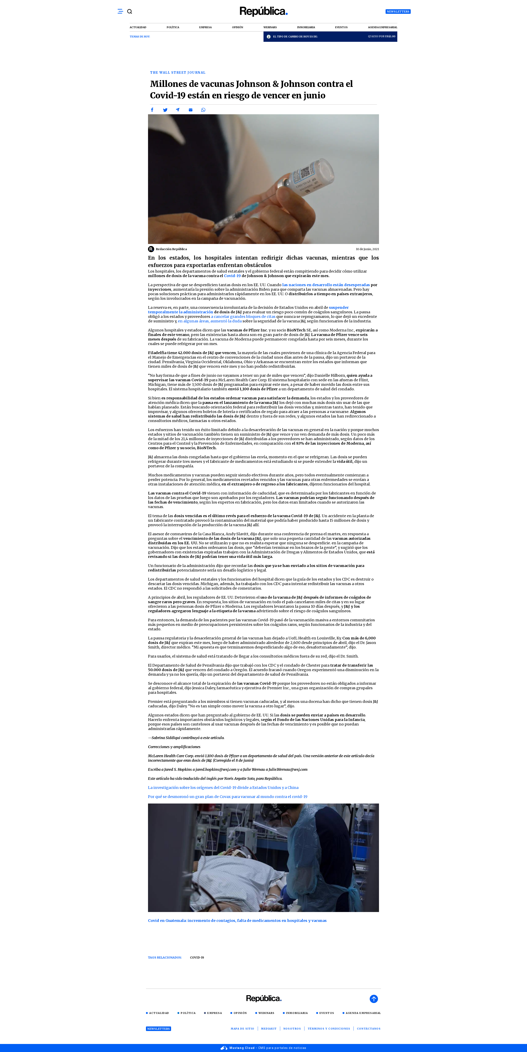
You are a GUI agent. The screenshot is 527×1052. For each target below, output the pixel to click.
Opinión (240, 1013)
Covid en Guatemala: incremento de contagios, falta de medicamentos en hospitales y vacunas (237, 920)
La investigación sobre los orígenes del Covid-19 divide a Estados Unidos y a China (223, 787)
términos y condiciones (329, 1028)
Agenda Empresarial (363, 1013)
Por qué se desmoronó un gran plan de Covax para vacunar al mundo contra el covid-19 (227, 796)
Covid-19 (232, 275)
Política (188, 1013)
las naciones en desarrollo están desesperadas (326, 284)
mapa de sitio (242, 1028)
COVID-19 (197, 957)
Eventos (326, 1013)
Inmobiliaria (297, 1013)
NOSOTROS (292, 1028)
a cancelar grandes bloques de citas (243, 316)
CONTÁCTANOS (369, 1028)
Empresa (214, 1013)
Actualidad (159, 1013)
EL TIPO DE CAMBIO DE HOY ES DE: (295, 36)
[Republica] (263, 11)
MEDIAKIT (269, 1028)
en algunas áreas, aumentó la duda (210, 321)
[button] (152, 110)
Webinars (267, 1013)
